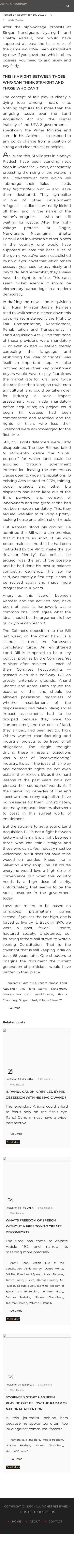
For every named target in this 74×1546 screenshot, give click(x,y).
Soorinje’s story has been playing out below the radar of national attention (36, 1403)
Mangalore (33, 1439)
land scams (38, 988)
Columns (14, 1007)
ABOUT (35, 1521)
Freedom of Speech (29, 1274)
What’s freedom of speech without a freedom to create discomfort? (34, 1226)
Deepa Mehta (54, 1268)
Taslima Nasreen (16, 1302)
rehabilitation (44, 994)
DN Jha (10, 1274)
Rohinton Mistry (52, 1291)
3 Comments (44, 1384)
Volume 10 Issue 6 (40, 1302)
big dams (13, 982)
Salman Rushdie (18, 1297)
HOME (16, 1521)
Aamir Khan (19, 1262)
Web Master (16, 20)
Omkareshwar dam (17, 994)
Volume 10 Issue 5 (17, 1451)
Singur (23, 1000)
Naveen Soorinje (18, 1445)
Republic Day (26, 1285)
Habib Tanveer (53, 1274)
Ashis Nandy (33, 1268)
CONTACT (55, 1521)
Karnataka (17, 1439)
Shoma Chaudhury (49, 1297)
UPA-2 (33, 1000)
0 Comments (45, 1079)
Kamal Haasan (47, 1280)
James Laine (14, 1280)
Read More (13, 1142)
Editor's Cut (29, 982)
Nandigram (58, 988)
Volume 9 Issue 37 (50, 1000)
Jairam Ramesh (48, 982)
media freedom (52, 1439)
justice (30, 1280)
